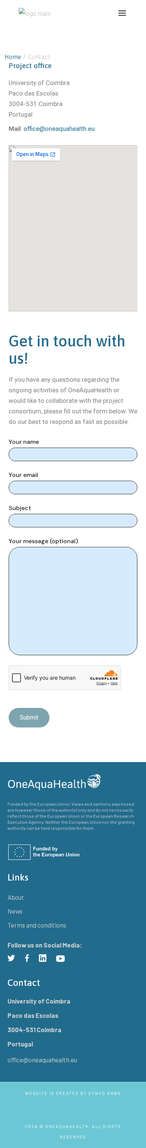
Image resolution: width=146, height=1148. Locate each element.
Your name (24, 442)
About (15, 897)
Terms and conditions (36, 925)
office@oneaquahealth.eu (59, 128)
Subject (20, 508)
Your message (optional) (43, 541)
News (14, 911)
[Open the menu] (122, 13)
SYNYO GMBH (105, 1093)
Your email (23, 475)
